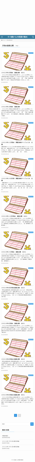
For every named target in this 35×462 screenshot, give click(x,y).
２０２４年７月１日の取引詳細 (10, 447)
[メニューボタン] (2, 37)
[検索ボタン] (33, 37)
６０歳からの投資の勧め (17, 37)
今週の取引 (6, 436)
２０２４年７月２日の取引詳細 (10, 442)
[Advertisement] (17, 17)
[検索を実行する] (32, 424)
